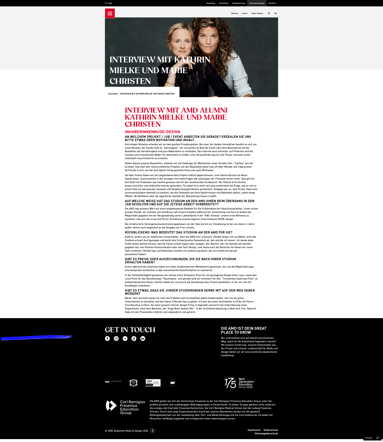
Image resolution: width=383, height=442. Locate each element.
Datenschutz (271, 429)
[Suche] (269, 13)
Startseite (113, 93)
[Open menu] (275, 13)
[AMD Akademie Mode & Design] (110, 13)
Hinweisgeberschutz (266, 433)
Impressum (254, 429)
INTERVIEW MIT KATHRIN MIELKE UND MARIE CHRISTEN (147, 93)
